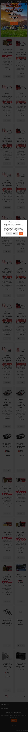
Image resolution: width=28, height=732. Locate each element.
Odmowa (15, 233)
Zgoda (21, 233)
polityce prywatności (19, 230)
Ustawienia (8, 233)
